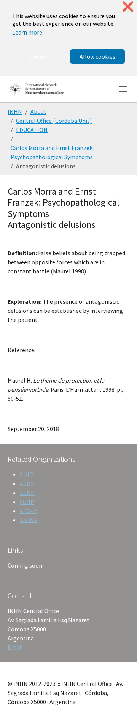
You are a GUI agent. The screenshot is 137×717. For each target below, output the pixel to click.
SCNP (27, 501)
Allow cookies (97, 56)
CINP (26, 474)
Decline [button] (39, 56)
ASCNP (29, 520)
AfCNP (28, 511)
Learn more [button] (27, 32)
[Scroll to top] (120, 700)
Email (15, 647)
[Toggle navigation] (122, 89)
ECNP (27, 492)
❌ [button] (128, 6)
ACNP (27, 483)
